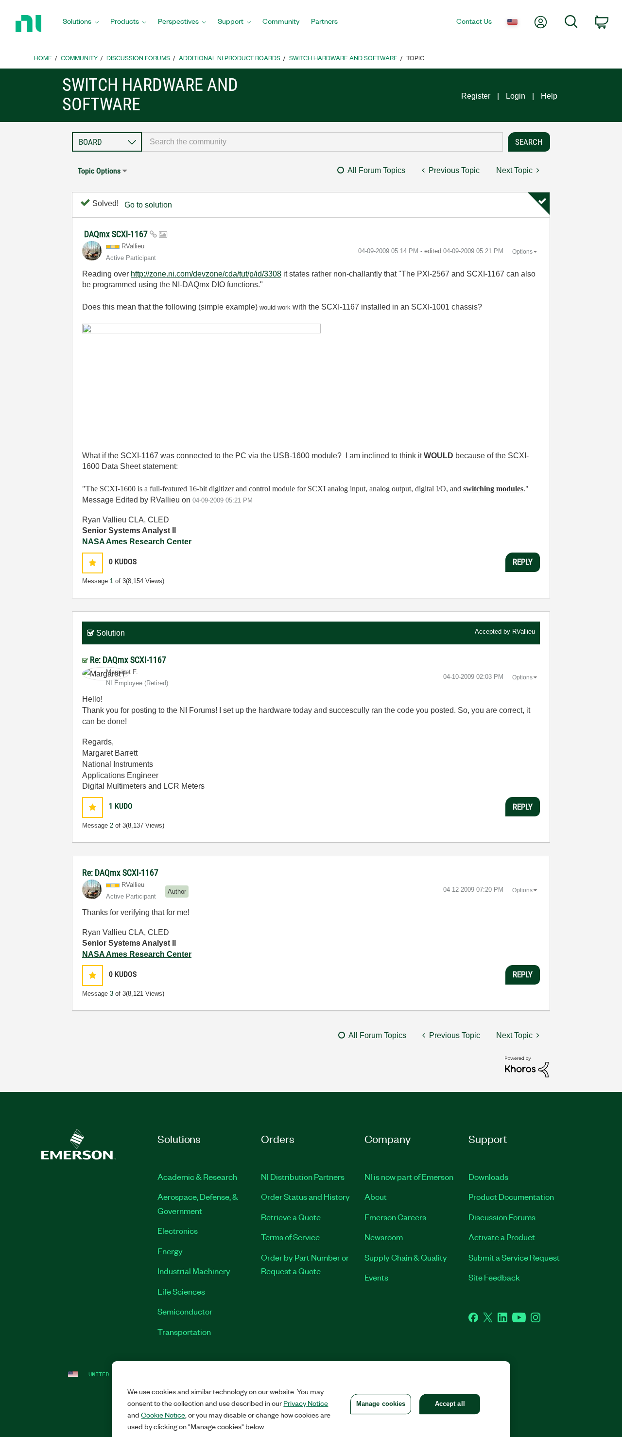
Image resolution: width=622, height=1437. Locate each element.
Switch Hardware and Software (343, 57)
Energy (170, 1251)
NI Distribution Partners (303, 1176)
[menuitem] (80, 24)
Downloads (488, 1176)
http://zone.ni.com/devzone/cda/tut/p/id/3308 (206, 274)
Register (475, 96)
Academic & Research (197, 1176)
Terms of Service (290, 1236)
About (375, 1196)
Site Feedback (494, 1277)
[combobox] (322, 142)
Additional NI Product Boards (229, 57)
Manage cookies (381, 1403)
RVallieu (523, 631)
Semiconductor (184, 1311)
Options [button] (522, 251)
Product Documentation (511, 1196)
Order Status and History (305, 1196)
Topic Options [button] (99, 170)
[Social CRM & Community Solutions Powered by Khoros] (527, 1066)
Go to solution (148, 205)
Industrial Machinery (193, 1270)
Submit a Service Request (514, 1257)
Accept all (450, 1403)
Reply (523, 562)
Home (43, 57)
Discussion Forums (138, 57)
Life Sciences (181, 1291)
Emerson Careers (395, 1217)
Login (515, 96)
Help (549, 96)
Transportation (184, 1331)
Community (79, 57)
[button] (93, 563)
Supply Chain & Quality (405, 1257)
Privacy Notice (305, 1403)
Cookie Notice (163, 1415)
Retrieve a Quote (291, 1217)
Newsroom (383, 1236)
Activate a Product (501, 1236)
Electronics (177, 1230)
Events (376, 1277)
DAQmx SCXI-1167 (117, 234)
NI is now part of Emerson (408, 1176)
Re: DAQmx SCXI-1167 (128, 660)
